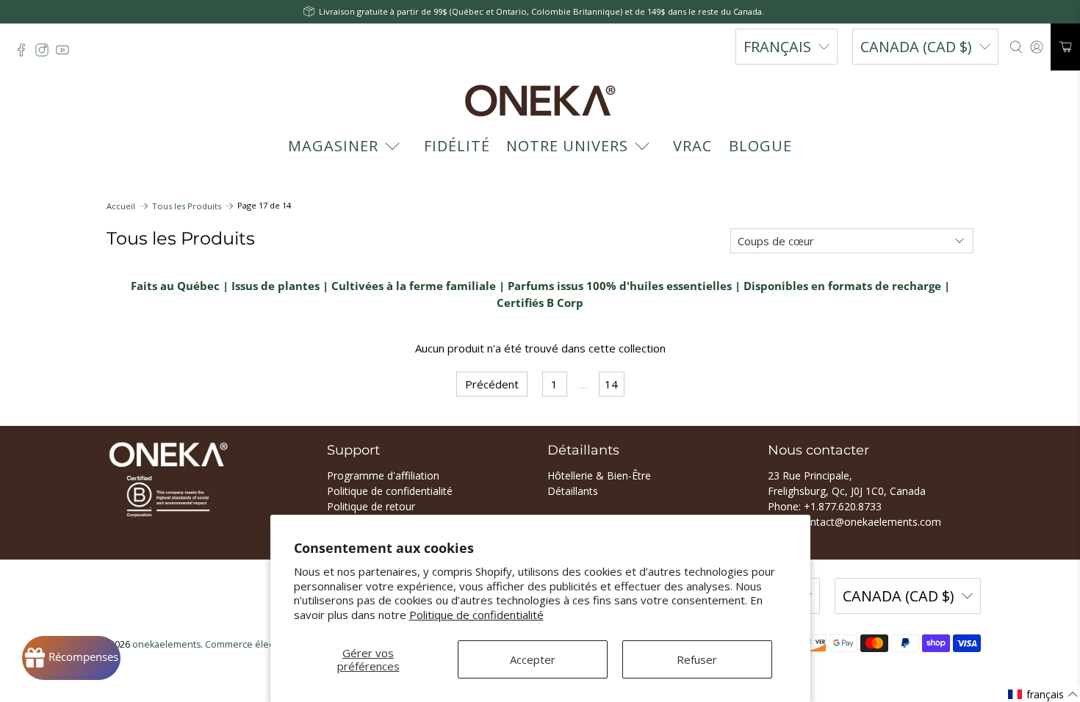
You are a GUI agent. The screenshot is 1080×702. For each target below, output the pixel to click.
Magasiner (333, 146)
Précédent (492, 384)
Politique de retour (371, 506)
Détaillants (572, 491)
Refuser (697, 659)
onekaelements (166, 644)
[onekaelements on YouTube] (66, 53)
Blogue (760, 146)
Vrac (692, 146)
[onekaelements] (540, 100)
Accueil (121, 206)
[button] (1043, 694)
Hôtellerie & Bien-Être (599, 475)
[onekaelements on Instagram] (45, 53)
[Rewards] (71, 658)
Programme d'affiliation (383, 475)
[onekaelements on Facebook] (25, 53)
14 (611, 384)
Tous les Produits (186, 206)
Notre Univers (567, 146)
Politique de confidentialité (476, 614)
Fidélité (457, 146)
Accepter (532, 659)
